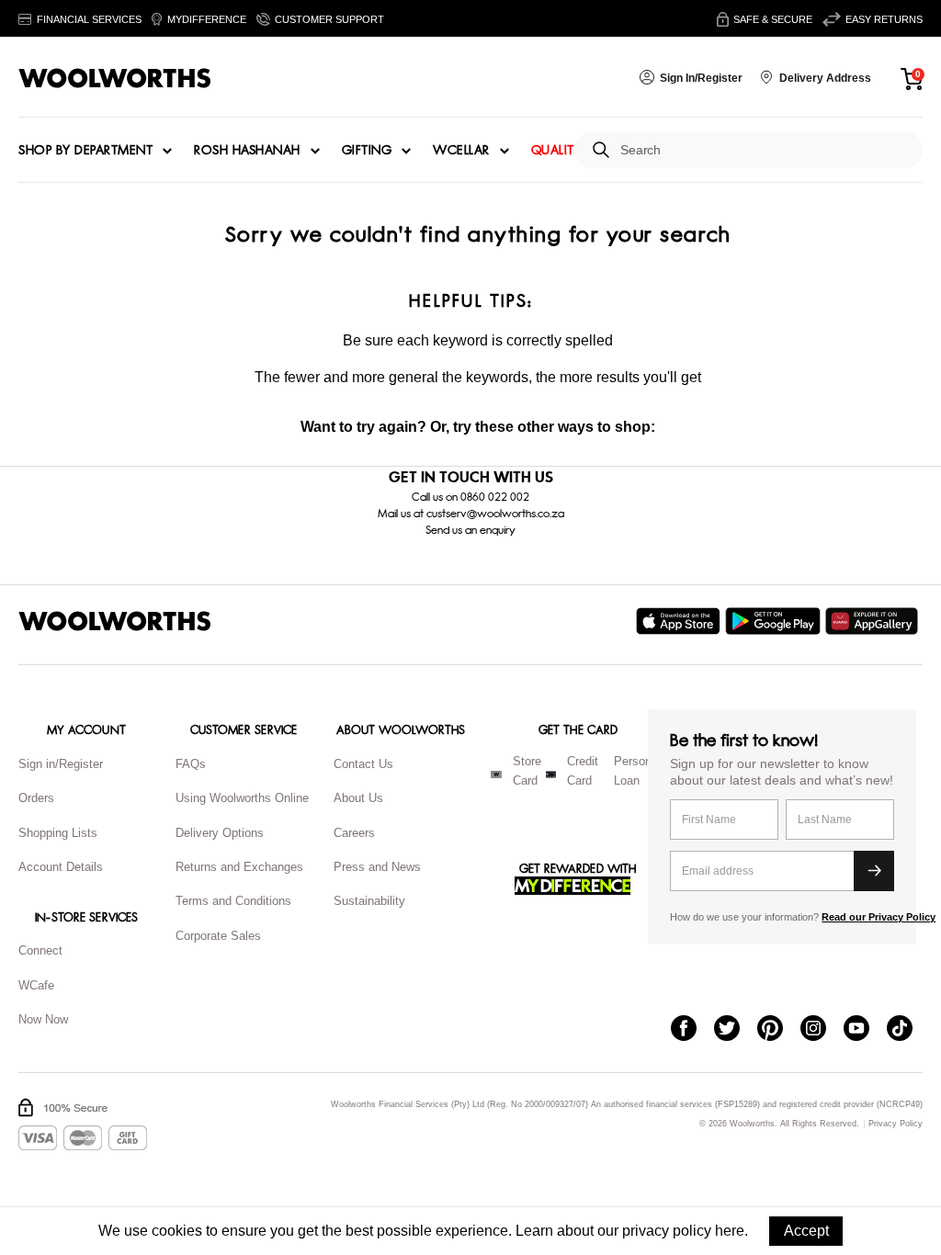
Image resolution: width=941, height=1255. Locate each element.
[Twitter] (735, 1030)
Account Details (60, 867)
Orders (36, 798)
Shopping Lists (57, 833)
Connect (40, 950)
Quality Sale (572, 150)
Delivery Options (220, 833)
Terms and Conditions (233, 901)
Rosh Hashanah (247, 150)
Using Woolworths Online (242, 798)
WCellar (461, 150)
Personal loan (637, 770)
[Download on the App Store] (680, 621)
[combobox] (764, 150)
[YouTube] (865, 1030)
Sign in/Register (60, 764)
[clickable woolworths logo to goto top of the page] (114, 621)
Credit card (582, 770)
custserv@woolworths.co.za (495, 513)
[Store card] (496, 774)
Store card (527, 770)
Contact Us (363, 764)
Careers (354, 833)
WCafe (36, 985)
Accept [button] (806, 1230)
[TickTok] (908, 1030)
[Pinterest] (778, 1030)
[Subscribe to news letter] (874, 871)
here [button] (729, 1230)
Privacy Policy (895, 1124)
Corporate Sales (218, 936)
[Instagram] (822, 1030)
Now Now (43, 1019)
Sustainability (369, 901)
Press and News (377, 867)
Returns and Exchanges (239, 867)
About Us (358, 798)
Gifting (367, 150)
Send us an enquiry (470, 530)
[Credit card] (551, 774)
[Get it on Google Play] (775, 621)
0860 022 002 (494, 497)
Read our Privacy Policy (878, 916)
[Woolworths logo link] (114, 78)
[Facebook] (692, 1030)
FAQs (191, 764)
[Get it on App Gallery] (874, 621)
